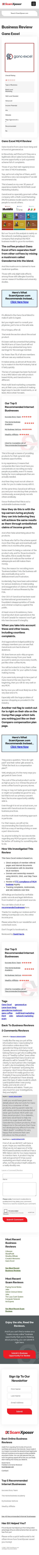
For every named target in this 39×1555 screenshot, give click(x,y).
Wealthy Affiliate (11, 434)
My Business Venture (13, 429)
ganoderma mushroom (12, 1010)
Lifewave (8, 1251)
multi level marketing (25, 1013)
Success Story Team (13, 417)
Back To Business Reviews (18, 1025)
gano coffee (7, 1013)
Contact (5, 1471)
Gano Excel (7, 1004)
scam (4, 1018)
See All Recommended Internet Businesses (19, 1516)
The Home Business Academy (13, 1496)
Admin (15, 1549)
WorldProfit (9, 1254)
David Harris (18, 934)
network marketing (24, 1016)
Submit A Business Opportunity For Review (19, 1354)
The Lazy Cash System (14, 1297)
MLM (4, 1016)
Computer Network (12, 1299)
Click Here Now (20, 302)
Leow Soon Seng (9, 1007)
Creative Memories (12, 1259)
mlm (11, 1016)
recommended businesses (13, 907)
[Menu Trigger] (33, 4)
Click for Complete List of (16, 444)
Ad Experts (9, 1301)
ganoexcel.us (20, 1004)
